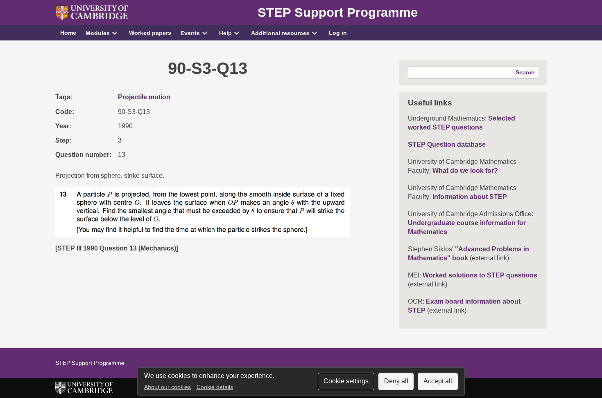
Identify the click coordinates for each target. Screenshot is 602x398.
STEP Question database (447, 144)
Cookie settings (346, 381)
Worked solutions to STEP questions (480, 275)
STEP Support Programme (338, 12)
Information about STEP (469, 196)
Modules (98, 33)
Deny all (396, 381)
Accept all (437, 381)
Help (225, 33)
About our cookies (167, 387)
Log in (338, 32)
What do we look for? (465, 170)
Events (190, 33)
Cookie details (215, 387)
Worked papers (150, 32)
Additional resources (280, 33)
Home (68, 32)
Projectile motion (144, 97)
